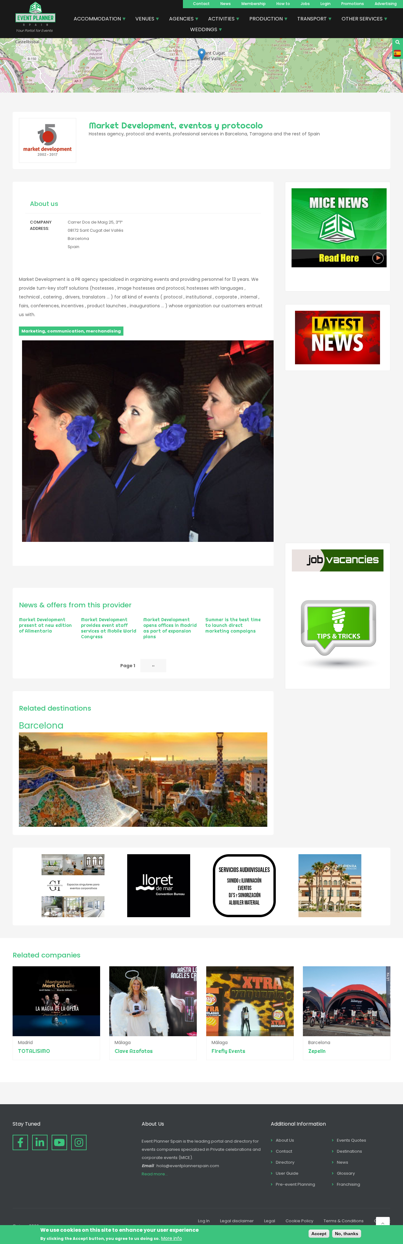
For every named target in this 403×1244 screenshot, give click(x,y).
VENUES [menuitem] (142, 19)
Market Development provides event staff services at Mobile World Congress (108, 628)
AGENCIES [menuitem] (179, 19)
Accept (318, 1233)
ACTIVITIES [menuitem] (219, 19)
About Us (285, 1140)
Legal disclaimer (237, 1221)
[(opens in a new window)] (73, 915)
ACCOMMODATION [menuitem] (95, 19)
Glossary (346, 1173)
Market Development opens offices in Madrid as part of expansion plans (170, 628)
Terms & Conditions (344, 1221)
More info (171, 1238)
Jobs (305, 3)
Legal (269, 1221)
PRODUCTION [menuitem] (264, 19)
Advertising (386, 3)
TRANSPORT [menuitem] (309, 19)
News (225, 3)
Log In (204, 1221)
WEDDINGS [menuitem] (201, 30)
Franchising (348, 1184)
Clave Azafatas (134, 1051)
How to (283, 3)
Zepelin (317, 1051)
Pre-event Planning (295, 1184)
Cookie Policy (299, 1221)
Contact (201, 3)
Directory (285, 1162)
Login (326, 3)
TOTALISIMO (34, 1051)
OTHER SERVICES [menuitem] (360, 19)
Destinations (349, 1151)
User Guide (287, 1173)
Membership (253, 3)
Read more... (155, 1174)
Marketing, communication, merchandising (71, 331)
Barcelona (41, 725)
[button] (202, 54)
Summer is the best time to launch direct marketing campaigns (233, 625)
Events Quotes (351, 1140)
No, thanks (346, 1233)
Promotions (352, 3)
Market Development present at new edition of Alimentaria (45, 625)
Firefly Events (228, 1051)
